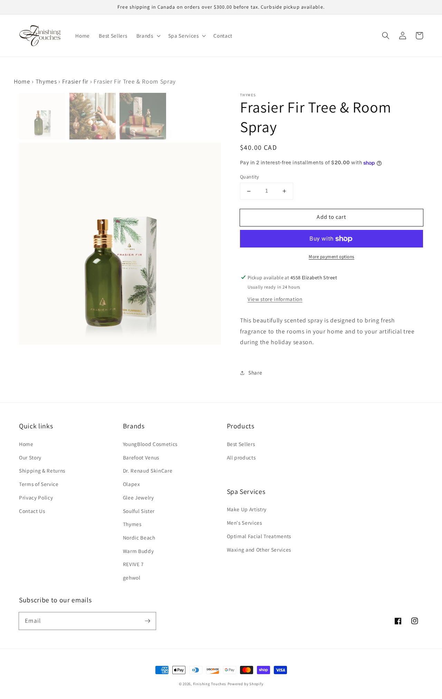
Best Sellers (241, 443)
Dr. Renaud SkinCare (148, 470)
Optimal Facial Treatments (259, 536)
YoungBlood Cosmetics (150, 443)
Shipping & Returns (42, 470)
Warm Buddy (138, 550)
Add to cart (331, 217)
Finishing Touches (209, 683)
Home (22, 81)
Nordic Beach (139, 537)
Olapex (131, 483)
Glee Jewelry (138, 497)
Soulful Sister (139, 510)
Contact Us (32, 510)
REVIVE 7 (133, 564)
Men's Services (244, 522)
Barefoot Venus (141, 457)
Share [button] (255, 372)
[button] (385, 35)
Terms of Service (39, 483)
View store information (275, 298)
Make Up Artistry (247, 509)
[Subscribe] (147, 620)
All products (241, 457)
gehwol (132, 577)
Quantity (249, 176)
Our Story (30, 457)
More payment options (331, 257)
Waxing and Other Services (259, 549)
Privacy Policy (36, 497)
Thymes (46, 81)
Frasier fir (75, 81)
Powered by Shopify (245, 683)
